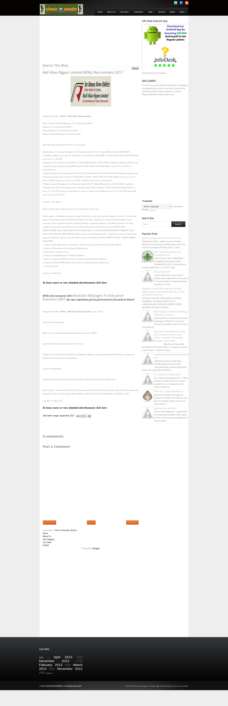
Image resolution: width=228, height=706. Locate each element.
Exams (172, 12)
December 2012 (54, 661)
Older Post (132, 522)
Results (162, 12)
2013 (41, 657)
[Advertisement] (69, 41)
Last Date (124, 12)
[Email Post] (77, 416)
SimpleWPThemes (132, 686)
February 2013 (50, 665)
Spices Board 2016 (162, 272)
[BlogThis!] (83, 416)
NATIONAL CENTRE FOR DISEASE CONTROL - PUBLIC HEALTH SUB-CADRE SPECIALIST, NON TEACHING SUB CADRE (163, 292)
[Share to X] (86, 416)
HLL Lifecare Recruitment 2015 (167, 375)
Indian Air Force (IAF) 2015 (165, 408)
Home (100, 12)
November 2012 (70, 668)
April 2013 (63, 657)
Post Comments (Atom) (65, 530)
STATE (46, 545)
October (49, 673)
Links (182, 12)
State (151, 12)
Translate (152, 210)
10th (45, 416)
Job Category (49, 539)
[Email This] (80, 416)
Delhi (49, 416)
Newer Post (49, 522)
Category (139, 12)
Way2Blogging (166, 686)
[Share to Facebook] (89, 416)
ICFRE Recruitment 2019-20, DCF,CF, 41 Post (161, 238)
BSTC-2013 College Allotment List (168, 391)
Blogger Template (149, 686)
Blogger (96, 548)
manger (55, 416)
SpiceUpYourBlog (180, 686)
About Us (111, 12)
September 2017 (67, 416)
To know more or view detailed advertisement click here (75, 282)
